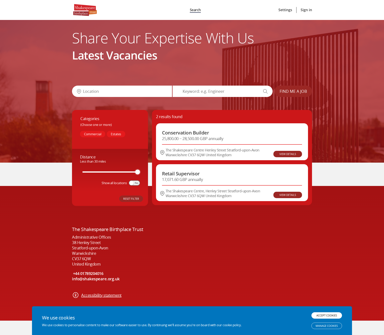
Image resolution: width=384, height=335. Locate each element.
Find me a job (293, 91)
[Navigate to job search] (85, 10)
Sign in (306, 9)
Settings (285, 9)
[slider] (137, 172)
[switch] (134, 183)
